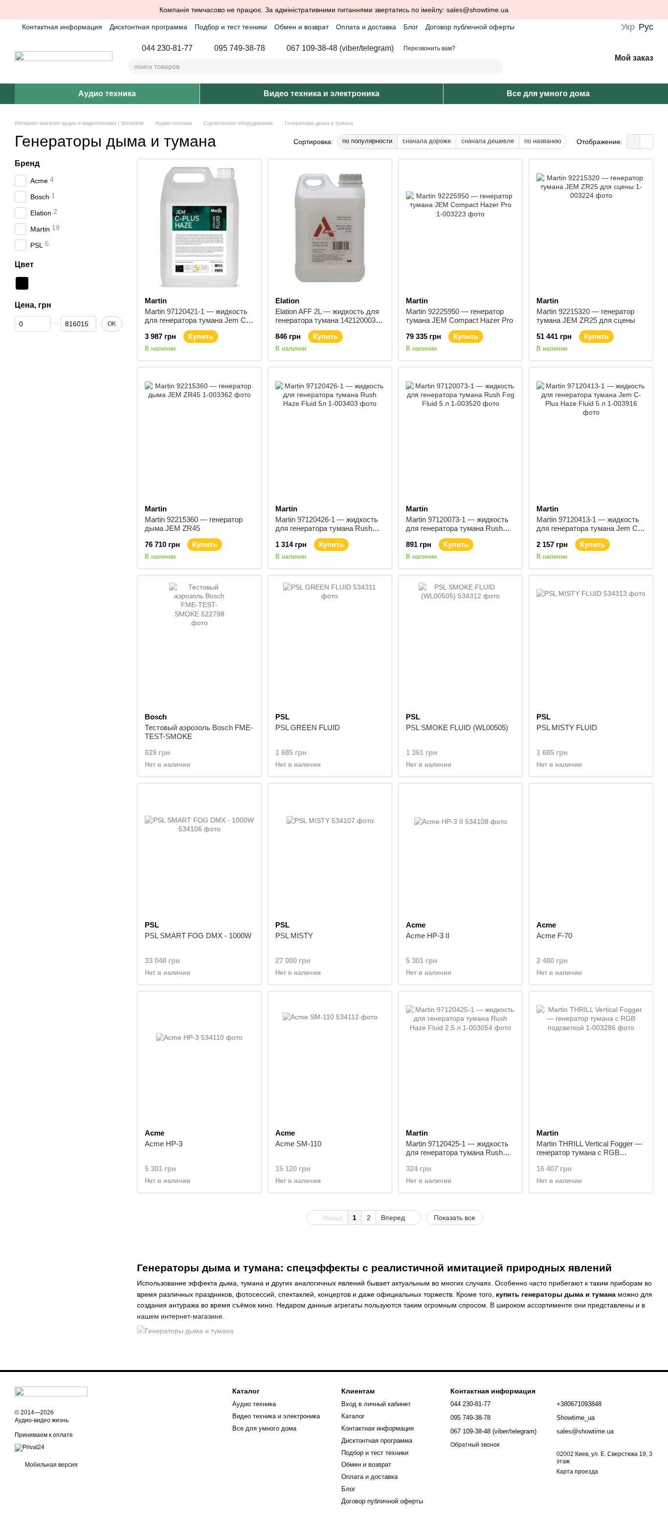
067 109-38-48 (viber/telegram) (340, 48)
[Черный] (22, 283)
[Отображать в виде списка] (646, 141)
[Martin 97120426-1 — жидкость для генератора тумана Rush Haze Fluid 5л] (329, 436)
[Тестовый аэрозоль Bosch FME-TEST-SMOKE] (199, 644)
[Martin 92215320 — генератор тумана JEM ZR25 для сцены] (591, 228)
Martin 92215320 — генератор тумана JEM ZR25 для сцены (585, 315)
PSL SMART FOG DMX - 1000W (198, 935)
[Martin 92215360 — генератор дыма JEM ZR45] (199, 436)
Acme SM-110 (298, 1143)
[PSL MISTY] (329, 852)
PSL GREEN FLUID (307, 727)
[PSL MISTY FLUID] (591, 644)
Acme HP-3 (163, 1143)
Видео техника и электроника (321, 93)
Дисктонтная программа (148, 27)
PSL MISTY (294, 935)
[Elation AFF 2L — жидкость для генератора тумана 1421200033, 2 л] (329, 228)
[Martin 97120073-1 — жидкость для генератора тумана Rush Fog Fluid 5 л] (460, 436)
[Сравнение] (552, 58)
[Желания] (577, 58)
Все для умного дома (548, 93)
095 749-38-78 (239, 48)
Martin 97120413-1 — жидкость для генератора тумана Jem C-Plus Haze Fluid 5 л (588, 528)
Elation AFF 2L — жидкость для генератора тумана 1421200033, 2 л (328, 320)
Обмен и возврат (301, 27)
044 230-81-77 (167, 48)
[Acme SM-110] (329, 1060)
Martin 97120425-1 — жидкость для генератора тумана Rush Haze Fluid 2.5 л (457, 1152)
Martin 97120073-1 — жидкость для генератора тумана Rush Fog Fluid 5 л (457, 528)
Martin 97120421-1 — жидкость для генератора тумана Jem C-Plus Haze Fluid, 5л (196, 320)
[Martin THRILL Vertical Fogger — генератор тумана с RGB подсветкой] (591, 1060)
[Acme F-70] (591, 852)
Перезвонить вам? (429, 48)
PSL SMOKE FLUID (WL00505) (457, 727)
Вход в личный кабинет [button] (376, 1404)
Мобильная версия (50, 1464)
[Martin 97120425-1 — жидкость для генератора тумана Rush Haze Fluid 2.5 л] (460, 1060)
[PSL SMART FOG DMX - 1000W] (199, 852)
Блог (410, 27)
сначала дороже (426, 141)
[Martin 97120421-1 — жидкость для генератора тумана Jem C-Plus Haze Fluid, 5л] (199, 228)
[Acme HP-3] (199, 1060)
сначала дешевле (487, 141)
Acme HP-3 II (427, 935)
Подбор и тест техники (231, 27)
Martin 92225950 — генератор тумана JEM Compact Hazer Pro (459, 315)
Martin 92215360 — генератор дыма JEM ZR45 (194, 523)
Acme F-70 (554, 935)
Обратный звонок (474, 1444)
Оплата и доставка (366, 27)
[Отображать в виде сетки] (633, 141)
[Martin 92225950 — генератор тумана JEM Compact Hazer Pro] (460, 228)
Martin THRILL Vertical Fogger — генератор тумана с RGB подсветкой (589, 1152)
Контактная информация (62, 27)
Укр (628, 26)
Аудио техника (107, 93)
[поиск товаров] (495, 66)
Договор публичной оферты (469, 27)
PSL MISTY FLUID (566, 727)
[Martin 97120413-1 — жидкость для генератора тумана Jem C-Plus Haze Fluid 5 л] (591, 436)
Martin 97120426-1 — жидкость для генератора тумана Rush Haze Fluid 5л (326, 528)
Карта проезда (577, 1471)
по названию (542, 141)
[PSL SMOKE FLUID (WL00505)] (460, 644)
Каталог (353, 1416)
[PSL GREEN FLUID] (329, 644)
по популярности (367, 141)
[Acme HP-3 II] (460, 852)
